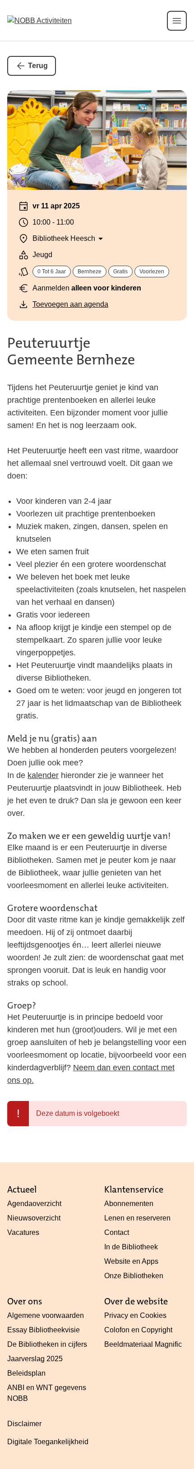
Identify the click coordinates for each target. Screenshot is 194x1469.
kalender (43, 775)
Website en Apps (131, 1261)
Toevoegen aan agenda (70, 304)
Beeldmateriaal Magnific (143, 1344)
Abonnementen (128, 1203)
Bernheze (90, 271)
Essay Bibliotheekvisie (43, 1330)
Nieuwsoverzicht (33, 1218)
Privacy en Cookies (135, 1315)
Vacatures (23, 1232)
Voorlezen (151, 271)
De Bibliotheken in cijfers (47, 1344)
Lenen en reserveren (137, 1218)
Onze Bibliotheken (133, 1276)
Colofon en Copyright (138, 1330)
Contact (116, 1232)
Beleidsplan (26, 1373)
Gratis (120, 271)
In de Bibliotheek (131, 1247)
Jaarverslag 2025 (35, 1359)
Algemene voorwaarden (45, 1315)
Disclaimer (24, 1424)
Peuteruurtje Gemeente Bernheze (71, 351)
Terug (38, 65)
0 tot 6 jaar (51, 271)
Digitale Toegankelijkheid (47, 1442)
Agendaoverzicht (34, 1203)
